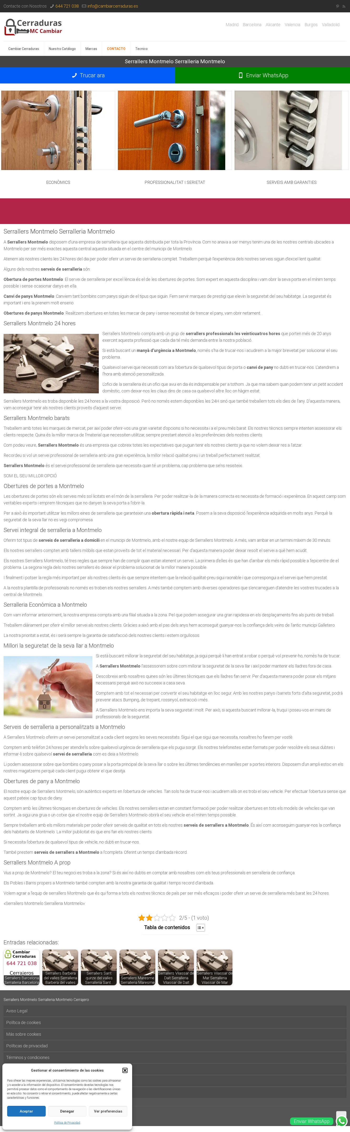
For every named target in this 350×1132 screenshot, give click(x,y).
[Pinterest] (337, 6)
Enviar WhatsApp (266, 75)
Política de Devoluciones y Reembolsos (42, 1080)
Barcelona (252, 25)
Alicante (273, 25)
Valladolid (331, 25)
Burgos (311, 25)
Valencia (292, 25)
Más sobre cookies (23, 1034)
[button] (125, 1070)
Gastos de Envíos (22, 1069)
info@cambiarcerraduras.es (113, 6)
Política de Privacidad (67, 1122)
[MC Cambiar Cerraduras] (33, 26)
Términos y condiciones (28, 1057)
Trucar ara (91, 75)
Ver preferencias (108, 1111)
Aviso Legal (16, 1010)
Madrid (232, 25)
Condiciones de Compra (28, 1092)
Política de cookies (23, 1022)
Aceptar (26, 1111)
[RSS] (343, 6)
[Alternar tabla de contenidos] (198, 928)
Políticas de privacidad (27, 1045)
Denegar (67, 1111)
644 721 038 (67, 6)
